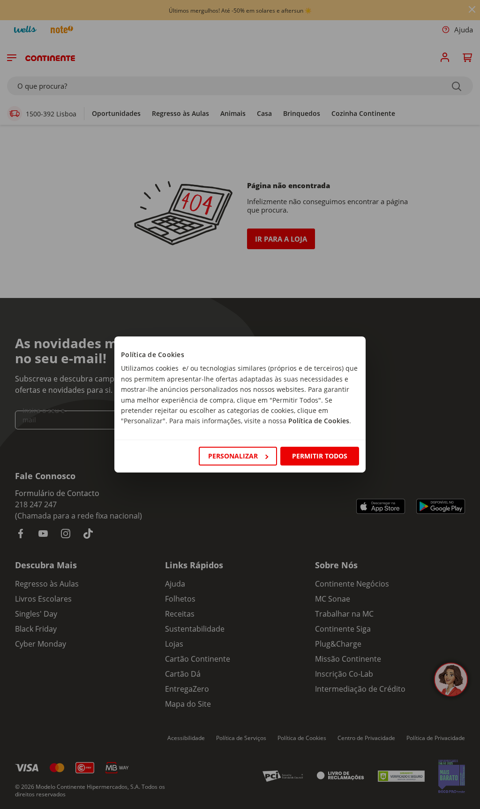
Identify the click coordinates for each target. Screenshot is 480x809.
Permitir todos (319, 455)
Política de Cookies (318, 420)
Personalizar (233, 455)
